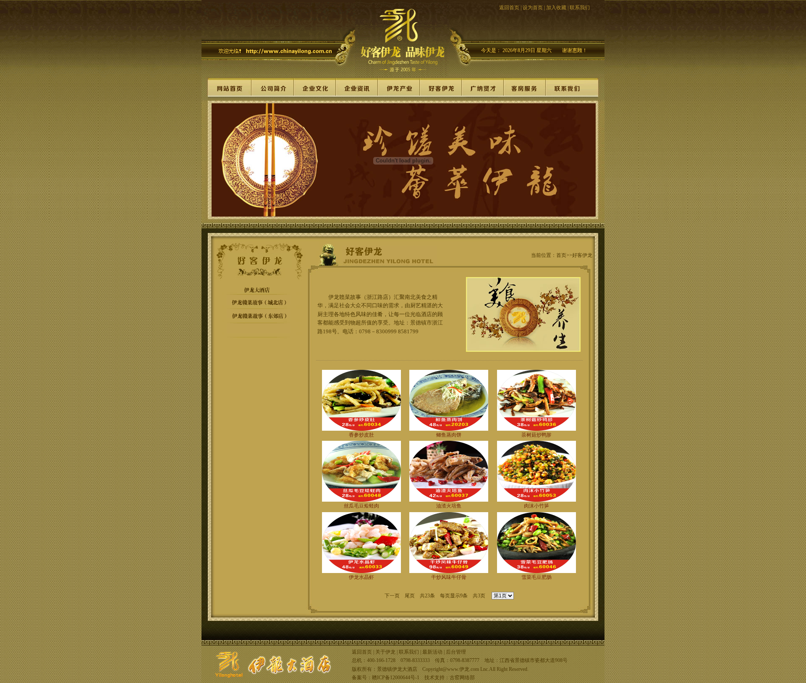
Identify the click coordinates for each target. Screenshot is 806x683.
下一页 (392, 596)
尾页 (410, 596)
